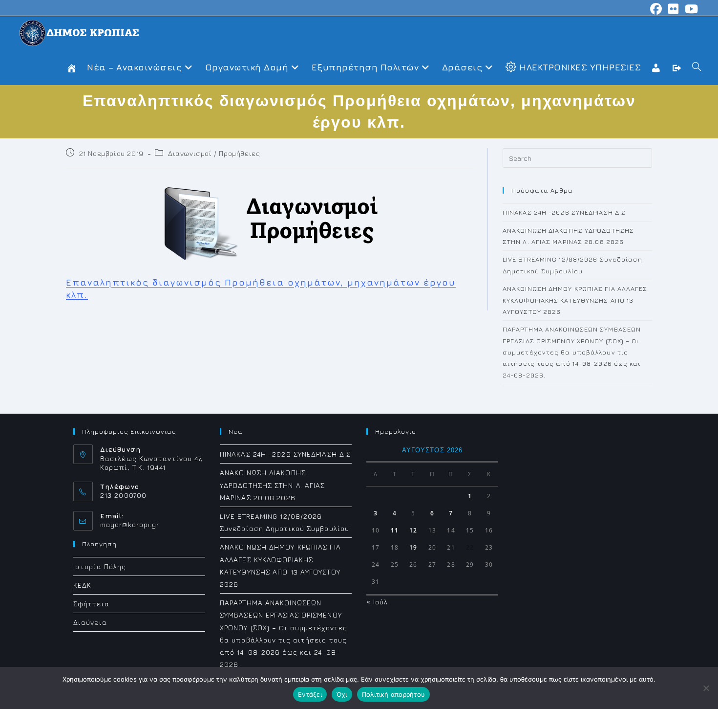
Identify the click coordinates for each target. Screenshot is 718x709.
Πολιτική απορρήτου (393, 694)
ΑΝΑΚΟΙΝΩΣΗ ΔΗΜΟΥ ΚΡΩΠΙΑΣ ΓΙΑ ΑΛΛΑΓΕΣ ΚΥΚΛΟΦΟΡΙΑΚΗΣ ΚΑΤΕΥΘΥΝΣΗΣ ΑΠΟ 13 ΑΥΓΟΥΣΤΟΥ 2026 (575, 300)
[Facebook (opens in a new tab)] (656, 9)
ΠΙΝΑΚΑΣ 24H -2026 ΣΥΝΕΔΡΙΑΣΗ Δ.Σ (564, 212)
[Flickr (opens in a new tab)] (673, 9)
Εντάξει (310, 694)
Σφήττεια (91, 603)
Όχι (342, 694)
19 (413, 547)
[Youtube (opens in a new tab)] (690, 9)
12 (413, 530)
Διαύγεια (90, 622)
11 (395, 530)
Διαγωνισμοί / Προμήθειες (214, 153)
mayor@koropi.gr (130, 524)
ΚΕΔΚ (82, 585)
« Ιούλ (377, 602)
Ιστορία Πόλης (99, 566)
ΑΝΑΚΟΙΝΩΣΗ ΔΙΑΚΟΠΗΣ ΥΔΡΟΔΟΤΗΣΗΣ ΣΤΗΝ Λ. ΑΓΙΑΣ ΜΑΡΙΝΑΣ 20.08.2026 (272, 484)
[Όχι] (706, 688)
